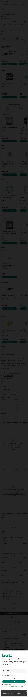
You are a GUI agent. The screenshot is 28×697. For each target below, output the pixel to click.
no (14, 678)
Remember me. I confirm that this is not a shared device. (14, 685)
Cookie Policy (12, 693)
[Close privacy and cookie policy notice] (26, 691)
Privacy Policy (19, 693)
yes (14, 681)
